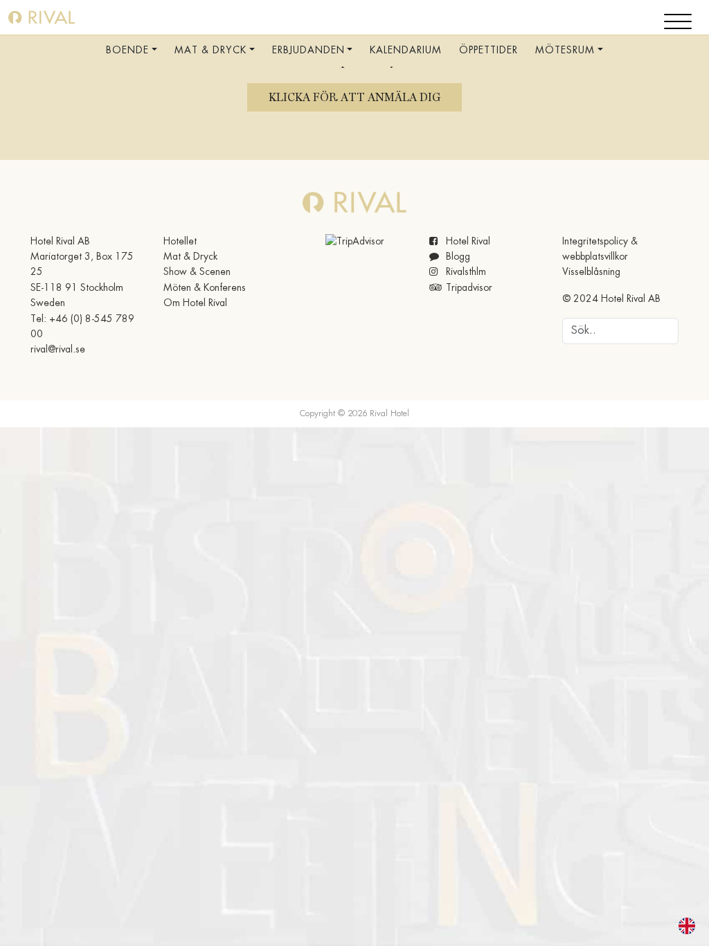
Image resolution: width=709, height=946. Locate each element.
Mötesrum (565, 50)
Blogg (456, 256)
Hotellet (180, 241)
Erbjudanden (308, 50)
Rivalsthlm (464, 272)
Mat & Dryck (210, 50)
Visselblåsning (591, 272)
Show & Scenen (197, 272)
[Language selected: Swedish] (678, 926)
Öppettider (488, 50)
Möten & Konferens (204, 288)
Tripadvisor (467, 288)
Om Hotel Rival (195, 303)
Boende (127, 50)
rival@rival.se (57, 349)
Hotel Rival (466, 241)
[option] (690, 926)
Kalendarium (406, 50)
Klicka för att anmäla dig (354, 97)
